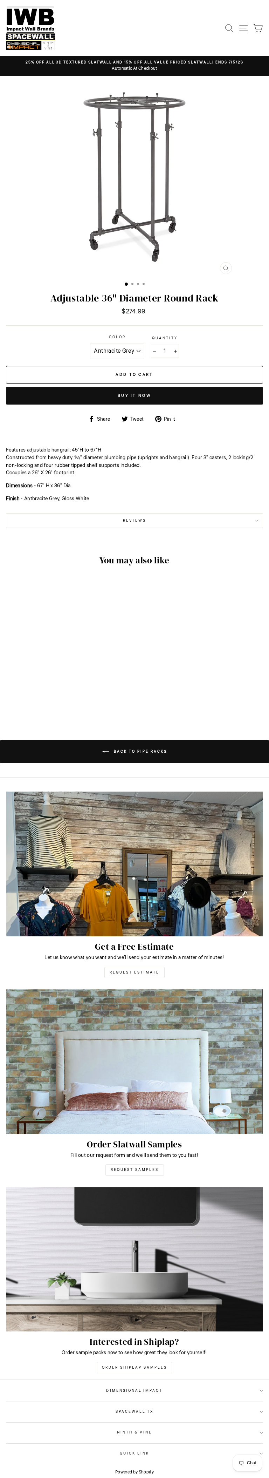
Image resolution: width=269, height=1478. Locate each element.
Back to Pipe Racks (139, 751)
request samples (135, 1169)
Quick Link (135, 1453)
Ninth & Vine (134, 1432)
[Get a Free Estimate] (134, 864)
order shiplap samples (134, 1367)
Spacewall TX (135, 1411)
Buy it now (134, 395)
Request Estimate (134, 972)
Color (117, 337)
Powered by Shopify (134, 1472)
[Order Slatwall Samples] (134, 1061)
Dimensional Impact (134, 1390)
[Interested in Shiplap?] (134, 1259)
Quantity (165, 338)
